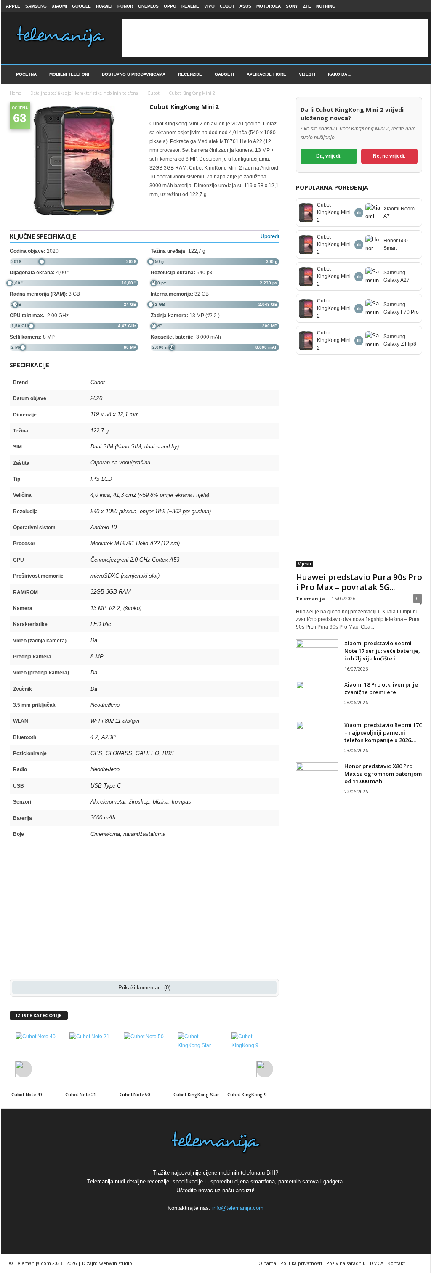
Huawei (104, 6)
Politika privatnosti (301, 1263)
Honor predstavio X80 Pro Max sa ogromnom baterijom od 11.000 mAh (383, 773)
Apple (13, 6)
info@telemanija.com (237, 1208)
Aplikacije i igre (266, 74)
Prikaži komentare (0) (144, 987)
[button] (418, 74)
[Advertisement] (275, 38)
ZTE (307, 6)
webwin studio (115, 1263)
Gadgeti (224, 74)
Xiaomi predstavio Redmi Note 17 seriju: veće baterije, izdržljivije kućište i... (382, 650)
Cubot (227, 6)
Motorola (268, 6)
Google (81, 6)
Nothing (325, 6)
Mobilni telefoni (69, 74)
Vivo (209, 6)
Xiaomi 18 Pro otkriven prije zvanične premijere (381, 688)
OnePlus (148, 6)
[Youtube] (419, 6)
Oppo (170, 6)
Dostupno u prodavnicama (133, 74)
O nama (267, 1263)
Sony (292, 6)
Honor (125, 6)
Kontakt (396, 1263)
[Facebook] (393, 6)
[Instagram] (406, 6)
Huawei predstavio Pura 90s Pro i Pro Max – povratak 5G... (359, 582)
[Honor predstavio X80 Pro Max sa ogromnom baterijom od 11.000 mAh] (317, 778)
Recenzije (190, 74)
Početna (26, 74)
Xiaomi (59, 6)
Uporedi (270, 236)
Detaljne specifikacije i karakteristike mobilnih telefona (84, 93)
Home (15, 93)
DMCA (376, 1263)
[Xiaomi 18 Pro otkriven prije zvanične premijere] (317, 696)
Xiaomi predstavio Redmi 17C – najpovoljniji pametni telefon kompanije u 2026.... (383, 732)
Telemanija (310, 598)
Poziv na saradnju (346, 1263)
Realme (190, 6)
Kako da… (339, 74)
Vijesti (307, 74)
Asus (245, 6)
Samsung (36, 6)
